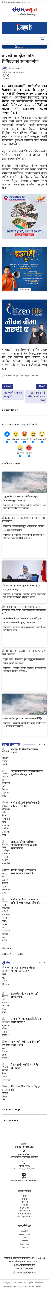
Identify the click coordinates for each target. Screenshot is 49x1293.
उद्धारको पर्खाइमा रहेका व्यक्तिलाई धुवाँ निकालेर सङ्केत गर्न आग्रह (20, 499)
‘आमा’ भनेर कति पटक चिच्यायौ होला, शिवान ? (25, 1043)
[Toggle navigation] (42, 39)
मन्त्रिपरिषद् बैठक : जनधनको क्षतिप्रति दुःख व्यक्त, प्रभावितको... (26, 901)
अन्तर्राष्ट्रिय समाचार (24, 1217)
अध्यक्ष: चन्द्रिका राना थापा (24, 1265)
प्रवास (24, 1199)
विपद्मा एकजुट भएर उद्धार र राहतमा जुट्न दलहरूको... (23, 872)
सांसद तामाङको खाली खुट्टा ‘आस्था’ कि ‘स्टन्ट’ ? (23, 969)
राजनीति (24, 1202)
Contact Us (24, 1247)
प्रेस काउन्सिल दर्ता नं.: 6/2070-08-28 (25, 1262)
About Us (24, 1231)
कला (25, 1196)
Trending (24, 1237)
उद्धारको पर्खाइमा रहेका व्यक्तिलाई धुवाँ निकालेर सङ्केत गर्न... (27, 773)
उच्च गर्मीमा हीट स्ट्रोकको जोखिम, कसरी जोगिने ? (26, 1020)
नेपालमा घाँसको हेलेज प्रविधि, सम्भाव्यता (24, 1066)
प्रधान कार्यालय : (24, 1154)
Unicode (24, 1240)
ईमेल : (24, 1178)
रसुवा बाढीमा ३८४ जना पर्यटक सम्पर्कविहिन (22, 719)
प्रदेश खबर (24, 1208)
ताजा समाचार (11, 744)
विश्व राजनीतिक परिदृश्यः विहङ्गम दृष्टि (25, 1088)
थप (40, 744)
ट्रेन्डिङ (6, 963)
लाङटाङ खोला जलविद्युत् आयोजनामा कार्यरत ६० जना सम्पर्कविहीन (24, 845)
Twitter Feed (10, 1121)
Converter (24, 1244)
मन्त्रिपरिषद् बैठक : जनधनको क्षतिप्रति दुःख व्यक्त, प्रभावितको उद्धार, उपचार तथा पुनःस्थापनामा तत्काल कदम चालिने (22, 623)
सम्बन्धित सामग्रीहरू (11, 463)
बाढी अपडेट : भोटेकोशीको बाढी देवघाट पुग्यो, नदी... (25, 804)
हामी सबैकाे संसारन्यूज (27, 15)
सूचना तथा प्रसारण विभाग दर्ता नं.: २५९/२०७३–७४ (24, 1258)
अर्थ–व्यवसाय (24, 1211)
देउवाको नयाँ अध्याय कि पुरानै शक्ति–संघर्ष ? (24, 995)
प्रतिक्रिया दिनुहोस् (10, 410)
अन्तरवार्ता (24, 1205)
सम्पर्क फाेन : (24, 1166)
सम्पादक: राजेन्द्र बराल (25, 1269)
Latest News (24, 1234)
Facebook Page (11, 1109)
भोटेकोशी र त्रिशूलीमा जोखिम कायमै (24, 751)
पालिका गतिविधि (24, 1214)
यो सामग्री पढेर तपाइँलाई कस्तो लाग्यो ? (21, 425)
